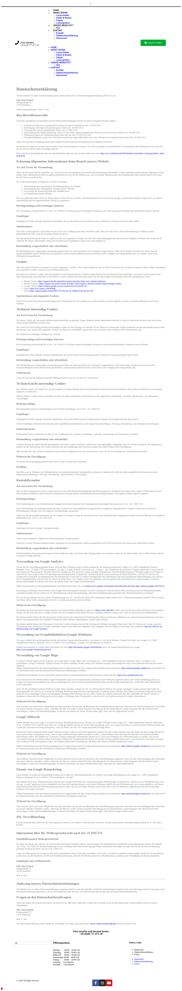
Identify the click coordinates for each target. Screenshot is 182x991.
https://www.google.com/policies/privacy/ (33, 649)
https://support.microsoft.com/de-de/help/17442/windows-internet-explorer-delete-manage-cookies (80, 284)
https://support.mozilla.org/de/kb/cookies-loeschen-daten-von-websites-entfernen (71, 281)
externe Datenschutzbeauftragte (103, 924)
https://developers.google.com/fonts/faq (84, 647)
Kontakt (57, 30)
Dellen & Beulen (63, 18)
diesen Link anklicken (104, 610)
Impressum (61, 38)
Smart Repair (60, 12)
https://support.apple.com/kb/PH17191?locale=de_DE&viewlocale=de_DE (61, 291)
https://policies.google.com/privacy (135, 668)
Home (54, 47)
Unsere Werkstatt (63, 25)
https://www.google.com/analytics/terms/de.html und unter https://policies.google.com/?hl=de (125, 586)
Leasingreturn (63, 60)
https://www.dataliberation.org (130, 675)
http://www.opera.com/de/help (43, 288)
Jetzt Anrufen (27, 42)
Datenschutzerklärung (67, 35)
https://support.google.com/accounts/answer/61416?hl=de (63, 286)
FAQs (136, 954)
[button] (90, 43)
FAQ (58, 65)
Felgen (59, 20)
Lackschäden (62, 15)
